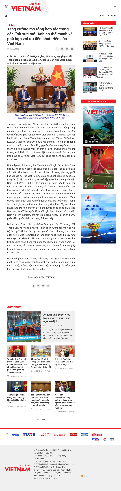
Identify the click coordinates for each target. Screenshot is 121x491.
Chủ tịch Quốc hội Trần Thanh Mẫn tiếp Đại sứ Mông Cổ (64, 362)
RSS (85, 476)
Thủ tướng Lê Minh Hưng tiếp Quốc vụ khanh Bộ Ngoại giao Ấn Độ (16, 399)
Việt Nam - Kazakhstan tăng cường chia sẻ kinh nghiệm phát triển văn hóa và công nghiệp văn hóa (65, 401)
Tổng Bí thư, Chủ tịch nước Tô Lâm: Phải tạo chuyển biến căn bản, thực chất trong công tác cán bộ (40, 400)
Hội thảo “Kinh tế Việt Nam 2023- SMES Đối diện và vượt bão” (106, 31)
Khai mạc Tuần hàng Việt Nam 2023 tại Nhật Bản (106, 43)
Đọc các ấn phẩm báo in (96, 102)
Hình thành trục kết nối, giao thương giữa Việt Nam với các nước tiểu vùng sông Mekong (98, 72)
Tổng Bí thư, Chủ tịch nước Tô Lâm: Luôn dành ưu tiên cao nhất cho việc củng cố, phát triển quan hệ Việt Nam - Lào (17, 365)
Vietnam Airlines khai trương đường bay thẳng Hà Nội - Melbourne (98, 88)
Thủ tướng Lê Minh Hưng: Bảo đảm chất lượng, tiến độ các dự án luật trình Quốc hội (41, 363)
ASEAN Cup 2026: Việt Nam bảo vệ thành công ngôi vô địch (56, 318)
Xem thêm (14, 306)
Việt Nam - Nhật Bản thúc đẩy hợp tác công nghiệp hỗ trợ (106, 57)
